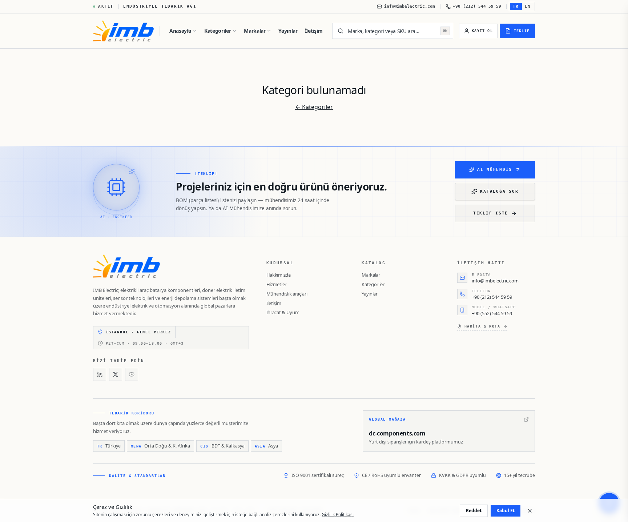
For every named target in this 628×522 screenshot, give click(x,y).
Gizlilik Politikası (338, 514)
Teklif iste (490, 213)
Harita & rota (482, 326)
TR (516, 6)
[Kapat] (530, 511)
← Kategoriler (314, 107)
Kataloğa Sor (499, 191)
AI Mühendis (494, 169)
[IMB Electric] (123, 30)
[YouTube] (131, 374)
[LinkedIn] (99, 374)
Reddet (474, 510)
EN (528, 6)
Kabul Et (505, 510)
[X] (115, 374)
